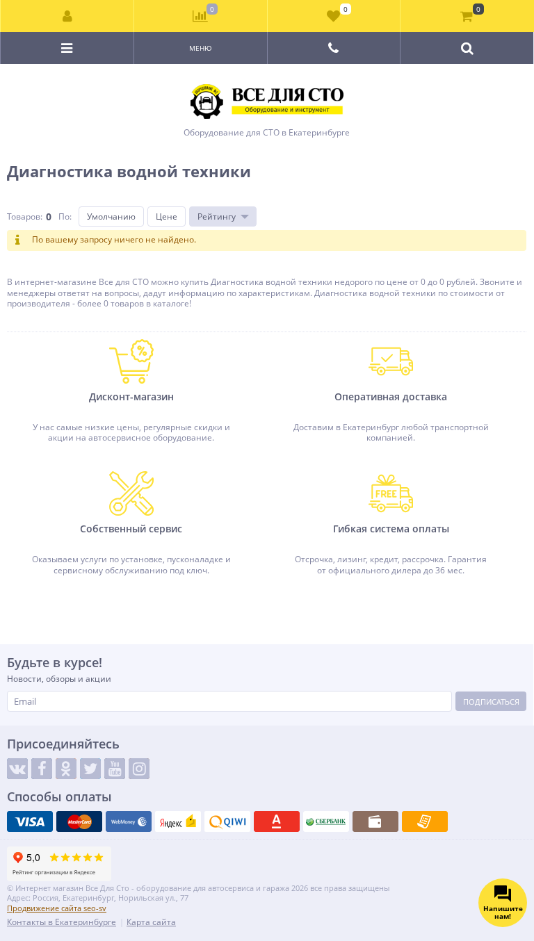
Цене (166, 216)
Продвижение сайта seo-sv (56, 908)
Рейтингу (216, 216)
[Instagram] (139, 768)
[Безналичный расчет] (425, 821)
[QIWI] (227, 821)
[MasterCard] (79, 821)
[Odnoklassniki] (66, 768)
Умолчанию (111, 216)
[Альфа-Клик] (277, 821)
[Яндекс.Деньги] (178, 821)
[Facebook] (41, 768)
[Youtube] (114, 768)
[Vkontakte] (17, 768)
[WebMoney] (129, 821)
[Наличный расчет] (375, 821)
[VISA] (30, 821)
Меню (200, 48)
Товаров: (24, 216)
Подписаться (491, 701)
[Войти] (67, 16)
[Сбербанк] (326, 821)
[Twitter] (90, 768)
